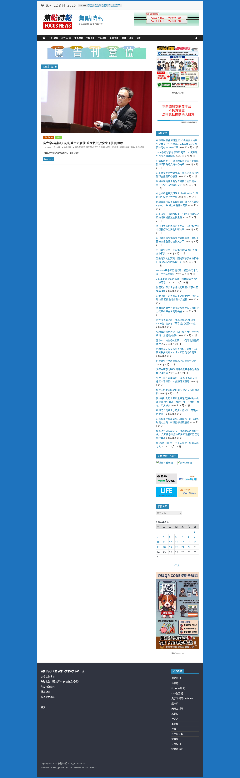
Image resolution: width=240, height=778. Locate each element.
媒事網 (174, 703)
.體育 (124, 38)
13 (176, 542)
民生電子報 (177, 734)
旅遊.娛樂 (78, 38)
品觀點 (174, 713)
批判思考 (115, 147)
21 (182, 547)
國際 (139, 38)
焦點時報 (91, 18)
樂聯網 (174, 739)
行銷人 (174, 718)
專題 (131, 38)
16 (195, 542)
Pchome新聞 (178, 688)
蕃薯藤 (174, 683)
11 (164, 542)
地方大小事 (66, 38)
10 (158, 542)
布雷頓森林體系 (105, 147)
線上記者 (45, 691)
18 (164, 547)
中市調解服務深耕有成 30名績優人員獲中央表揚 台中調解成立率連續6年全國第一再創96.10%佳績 (176, 144)
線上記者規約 (48, 696)
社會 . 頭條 (53, 38)
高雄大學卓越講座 (137, 147)
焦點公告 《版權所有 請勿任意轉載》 (60, 681)
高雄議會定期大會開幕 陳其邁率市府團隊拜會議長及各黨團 (103, 7)
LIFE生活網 (177, 693)
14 (182, 542)
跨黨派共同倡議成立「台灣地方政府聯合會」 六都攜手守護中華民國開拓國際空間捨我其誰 (177, 434)
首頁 (43, 707)
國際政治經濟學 (92, 147)
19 (170, 547)
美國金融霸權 (124, 147)
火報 (173, 728)
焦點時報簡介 (48, 686)
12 (170, 542)
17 (158, 547)
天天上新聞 (177, 708)
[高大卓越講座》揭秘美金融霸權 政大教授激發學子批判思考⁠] (96, 73)
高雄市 (58, 137)
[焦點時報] (44, 38)
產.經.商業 (113, 38)
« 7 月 (177, 565)
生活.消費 (102, 38)
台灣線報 (176, 744)
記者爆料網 (177, 749)
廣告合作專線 (48, 676)
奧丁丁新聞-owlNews (182, 698)
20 (176, 547)
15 (189, 542)
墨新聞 (174, 723)
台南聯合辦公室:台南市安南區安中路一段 (62, 671)
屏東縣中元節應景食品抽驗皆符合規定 (176, 360)
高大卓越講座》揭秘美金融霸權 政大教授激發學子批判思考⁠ (83, 143)
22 (189, 547)
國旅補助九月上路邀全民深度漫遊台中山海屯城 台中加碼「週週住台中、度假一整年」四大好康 (177, 402)
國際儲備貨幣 (80, 147)
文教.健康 (90, 38)
